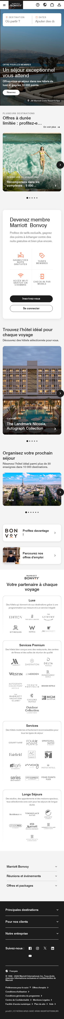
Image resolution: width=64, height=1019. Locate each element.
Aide (51, 1004)
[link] (32, 533)
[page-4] (34, 197)
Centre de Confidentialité (17, 1000)
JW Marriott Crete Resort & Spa (45, 100)
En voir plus (50, 126)
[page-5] (36, 197)
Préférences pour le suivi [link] (17, 987)
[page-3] (32, 197)
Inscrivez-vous (31, 298)
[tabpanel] (32, 19)
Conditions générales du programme (22, 996)
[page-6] (38, 512)
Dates (42, 17)
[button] (17, 19)
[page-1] (27, 197)
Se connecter (31, 308)
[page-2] (29, 197)
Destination (17, 17)
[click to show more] (60, 165)
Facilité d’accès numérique (18, 1004)
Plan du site (39, 1004)
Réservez (13, 92)
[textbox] (17, 21)
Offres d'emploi (39, 987)
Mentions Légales (41, 1000)
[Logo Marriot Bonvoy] (32, 577)
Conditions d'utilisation (16, 992)
